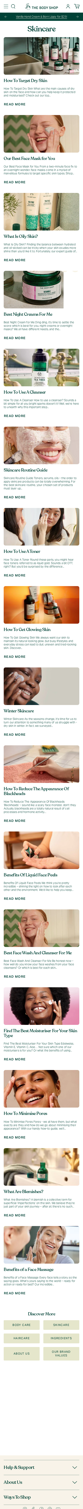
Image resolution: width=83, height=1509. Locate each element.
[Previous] (6, 17)
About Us (13, 1482)
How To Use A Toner (22, 551)
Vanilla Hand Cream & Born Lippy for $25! (41, 16)
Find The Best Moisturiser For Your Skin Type (40, 1033)
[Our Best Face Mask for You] (41, 134)
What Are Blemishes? (23, 1192)
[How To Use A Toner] (41, 527)
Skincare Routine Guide (25, 470)
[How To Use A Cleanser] (41, 367)
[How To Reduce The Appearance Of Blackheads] (41, 764)
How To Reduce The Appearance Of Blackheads (36, 791)
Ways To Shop (17, 1497)
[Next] (77, 17)
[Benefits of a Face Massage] (41, 1245)
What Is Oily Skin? (21, 236)
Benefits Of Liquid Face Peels (30, 875)
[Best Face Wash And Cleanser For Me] (41, 928)
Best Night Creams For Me (28, 314)
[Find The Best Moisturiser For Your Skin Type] (41, 1006)
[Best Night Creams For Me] (41, 289)
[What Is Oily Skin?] (41, 211)
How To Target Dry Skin (25, 81)
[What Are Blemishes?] (41, 1167)
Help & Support (19, 1467)
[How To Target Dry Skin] (41, 56)
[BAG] (77, 6)
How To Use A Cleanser (25, 392)
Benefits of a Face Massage (28, 1270)
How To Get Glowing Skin (27, 630)
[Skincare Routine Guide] (41, 445)
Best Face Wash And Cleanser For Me (38, 953)
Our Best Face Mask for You (29, 159)
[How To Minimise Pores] (41, 1089)
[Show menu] (6, 6)
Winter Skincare (19, 711)
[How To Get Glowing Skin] (41, 605)
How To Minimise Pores (25, 1114)
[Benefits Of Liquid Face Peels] (41, 850)
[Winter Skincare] (41, 686)
